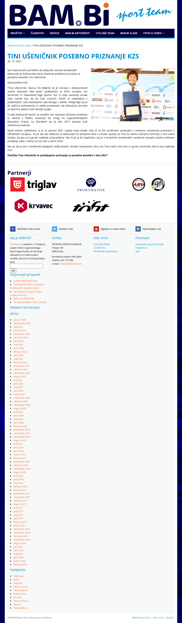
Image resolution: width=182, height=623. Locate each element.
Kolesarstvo (20, 593)
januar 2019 (20, 458)
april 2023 (19, 348)
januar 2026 (20, 319)
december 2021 (22, 365)
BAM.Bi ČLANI (128, 33)
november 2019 (22, 433)
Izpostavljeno (21, 590)
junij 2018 (18, 479)
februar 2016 (20, 564)
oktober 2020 (21, 401)
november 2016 (22, 532)
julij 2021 (18, 380)
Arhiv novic (24, 45)
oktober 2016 (21, 536)
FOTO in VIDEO (152, 33)
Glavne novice (21, 586)
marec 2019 (20, 454)
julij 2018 (18, 475)
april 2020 (19, 422)
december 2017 (22, 493)
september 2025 (22, 323)
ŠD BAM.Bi (15, 244)
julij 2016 (18, 546)
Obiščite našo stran (28, 229)
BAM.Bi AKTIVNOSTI (77, 33)
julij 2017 (18, 507)
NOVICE (54, 33)
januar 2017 (20, 525)
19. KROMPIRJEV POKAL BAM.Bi (30, 302)
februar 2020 (20, 426)
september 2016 (22, 539)
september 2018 (22, 468)
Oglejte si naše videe (112, 229)
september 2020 (22, 404)
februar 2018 (20, 486)
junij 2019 (18, 447)
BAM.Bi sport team (141, 617)
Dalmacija (19, 576)
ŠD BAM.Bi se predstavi (106, 251)
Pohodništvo (20, 608)
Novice (17, 604)
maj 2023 (18, 344)
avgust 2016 (20, 543)
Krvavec (18, 597)
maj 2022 (18, 358)
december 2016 (22, 529)
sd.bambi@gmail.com (70, 263)
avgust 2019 (20, 440)
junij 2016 (18, 550)
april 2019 (19, 451)
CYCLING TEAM (105, 33)
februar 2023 (20, 351)
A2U (137, 251)
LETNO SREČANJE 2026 (25, 281)
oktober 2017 (21, 500)
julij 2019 (18, 443)
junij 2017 (18, 511)
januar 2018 (20, 490)
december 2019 (22, 429)
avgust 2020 (20, 408)
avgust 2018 (20, 472)
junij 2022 (18, 355)
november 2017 (22, 497)
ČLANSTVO (37, 33)
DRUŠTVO (16, 33)
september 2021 (22, 373)
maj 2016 (18, 553)
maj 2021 (18, 387)
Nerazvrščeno (21, 600)
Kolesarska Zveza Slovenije (149, 244)
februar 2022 (20, 362)
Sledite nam (65, 229)
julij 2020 (18, 412)
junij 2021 (18, 383)
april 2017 (19, 518)
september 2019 (22, 436)
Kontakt (170, 617)
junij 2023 (18, 341)
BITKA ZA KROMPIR (24, 298)
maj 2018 (18, 482)
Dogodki (18, 583)
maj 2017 (18, 514)
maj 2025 (18, 326)
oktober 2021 (21, 369)
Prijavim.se (141, 247)
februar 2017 (20, 522)
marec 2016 (20, 561)
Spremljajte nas (151, 229)
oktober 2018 (21, 465)
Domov (11, 45)
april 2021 (19, 390)
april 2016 (19, 557)
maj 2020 (18, 419)
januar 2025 (20, 330)
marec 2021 (20, 394)
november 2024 (22, 334)
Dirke (16, 579)
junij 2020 (18, 415)
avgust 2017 (20, 504)
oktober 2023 (21, 337)
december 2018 (22, 461)
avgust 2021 (20, 376)
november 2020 (22, 397)
